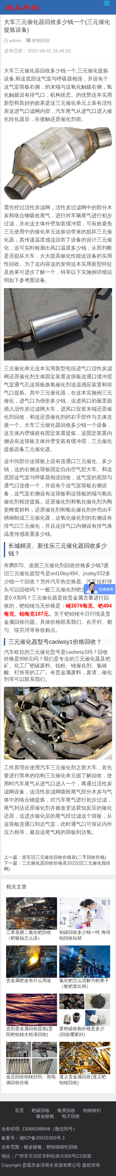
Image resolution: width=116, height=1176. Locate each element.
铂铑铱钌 (92, 1110)
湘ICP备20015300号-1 (42, 1137)
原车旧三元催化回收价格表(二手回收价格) (64, 857)
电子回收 (71, 1116)
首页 (19, 1110)
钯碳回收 (41, 1110)
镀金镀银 (45, 1116)
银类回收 (66, 1110)
